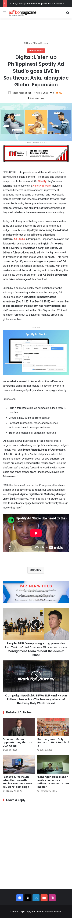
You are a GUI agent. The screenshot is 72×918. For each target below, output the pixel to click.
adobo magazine (20, 93)
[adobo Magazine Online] (23, 13)
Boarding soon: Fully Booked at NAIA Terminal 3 (53, 742)
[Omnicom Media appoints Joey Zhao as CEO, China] (19, 727)
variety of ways (42, 185)
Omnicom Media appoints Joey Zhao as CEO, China (17, 742)
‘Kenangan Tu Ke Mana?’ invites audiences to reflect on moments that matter (53, 782)
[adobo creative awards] (36, 153)
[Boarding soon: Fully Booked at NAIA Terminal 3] (53, 727)
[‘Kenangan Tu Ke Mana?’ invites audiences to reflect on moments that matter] (53, 764)
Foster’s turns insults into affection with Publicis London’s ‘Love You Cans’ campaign (17, 782)
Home (29, 43)
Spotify (42, 181)
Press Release (41, 43)
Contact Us (16, 911)
